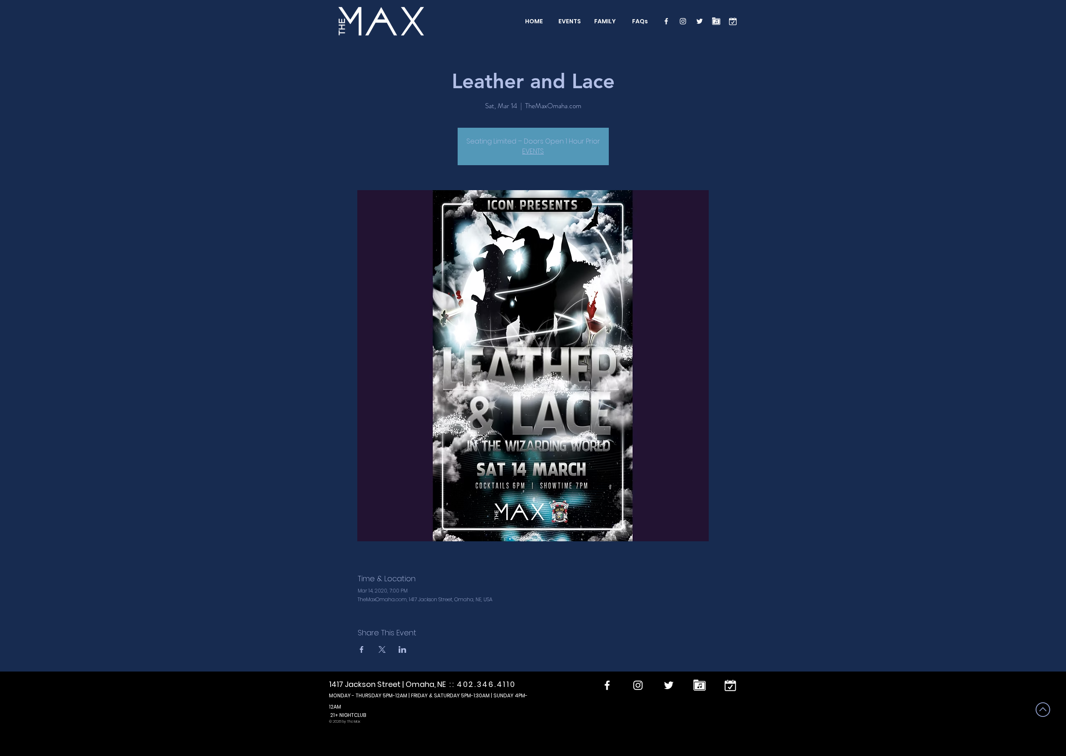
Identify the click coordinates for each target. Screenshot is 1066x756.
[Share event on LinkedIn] (402, 649)
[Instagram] (683, 21)
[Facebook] (666, 21)
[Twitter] (699, 21)
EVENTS (533, 151)
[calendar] (733, 21)
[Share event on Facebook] (362, 649)
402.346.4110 (486, 684)
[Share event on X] (382, 649)
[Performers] (716, 21)
